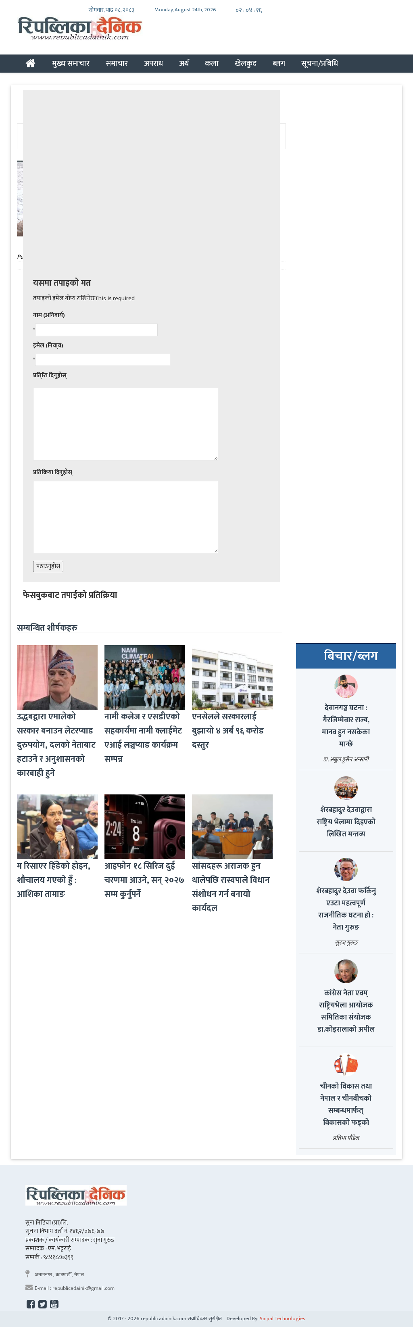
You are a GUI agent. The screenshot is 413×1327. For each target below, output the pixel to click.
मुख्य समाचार (71, 63)
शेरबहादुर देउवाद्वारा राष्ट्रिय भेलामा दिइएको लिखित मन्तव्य (346, 822)
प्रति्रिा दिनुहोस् (50, 375)
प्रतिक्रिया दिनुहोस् (52, 472)
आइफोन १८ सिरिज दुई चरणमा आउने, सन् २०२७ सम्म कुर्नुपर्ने (144, 880)
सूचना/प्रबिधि (319, 63)
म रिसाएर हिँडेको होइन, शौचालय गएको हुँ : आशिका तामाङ (53, 880)
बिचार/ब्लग (351, 656)
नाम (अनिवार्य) (49, 315)
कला (212, 63)
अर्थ (184, 63)
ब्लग (279, 63)
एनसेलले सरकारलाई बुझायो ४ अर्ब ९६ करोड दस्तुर (228, 731)
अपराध (153, 63)
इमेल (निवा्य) (48, 345)
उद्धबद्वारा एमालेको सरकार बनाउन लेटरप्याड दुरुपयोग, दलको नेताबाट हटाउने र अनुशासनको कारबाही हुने (56, 745)
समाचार (117, 63)
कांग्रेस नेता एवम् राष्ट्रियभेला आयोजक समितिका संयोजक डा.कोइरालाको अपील (346, 1011)
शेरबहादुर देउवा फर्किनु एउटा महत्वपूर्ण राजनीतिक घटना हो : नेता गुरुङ (346, 909)
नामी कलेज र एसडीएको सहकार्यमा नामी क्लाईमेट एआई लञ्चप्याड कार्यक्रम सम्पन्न (143, 738)
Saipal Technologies (282, 1318)
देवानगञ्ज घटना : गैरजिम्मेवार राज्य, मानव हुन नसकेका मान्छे (346, 726)
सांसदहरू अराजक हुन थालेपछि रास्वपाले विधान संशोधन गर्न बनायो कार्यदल (231, 887)
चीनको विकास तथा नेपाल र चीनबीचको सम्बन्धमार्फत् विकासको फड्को (346, 1104)
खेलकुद (246, 63)
